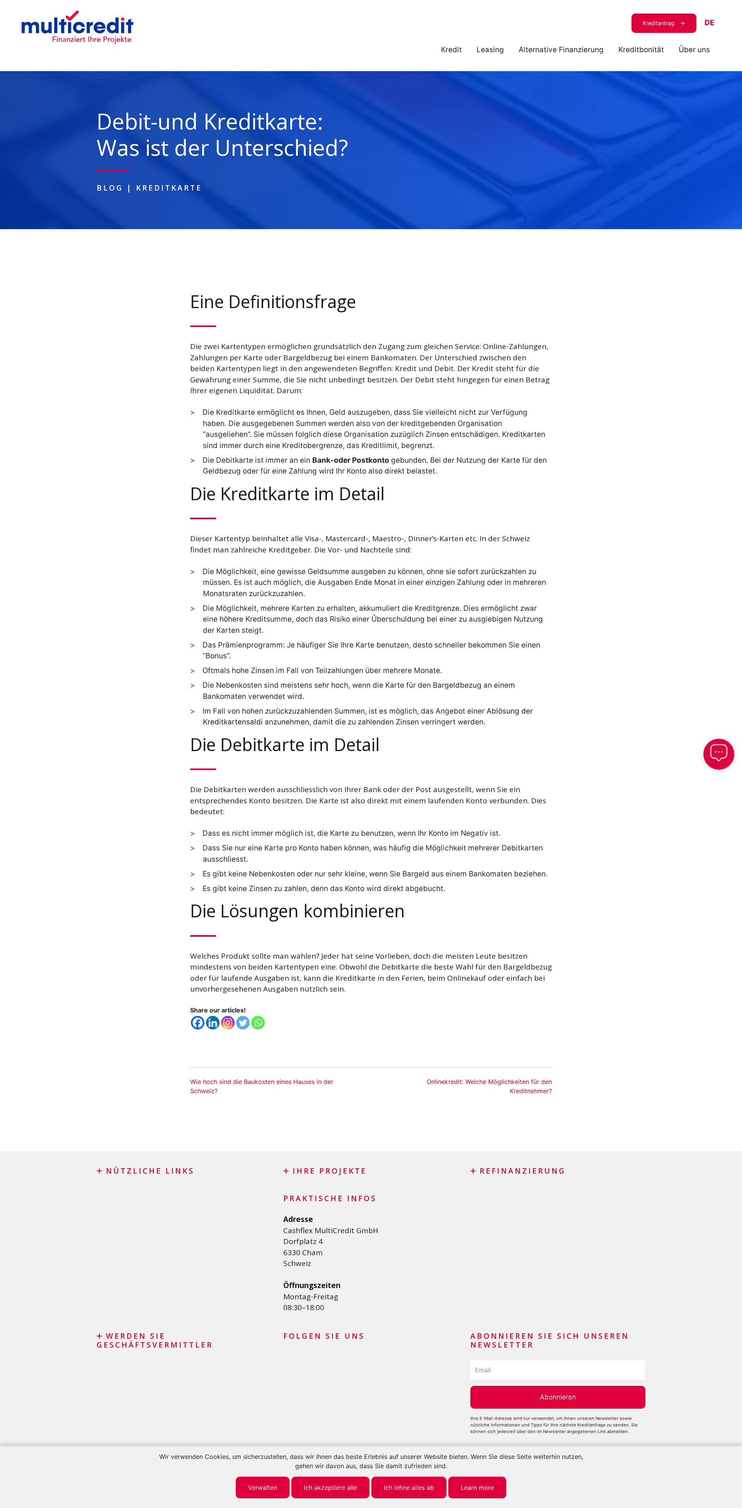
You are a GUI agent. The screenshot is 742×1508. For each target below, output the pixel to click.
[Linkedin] (213, 1022)
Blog (110, 187)
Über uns (694, 49)
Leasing (490, 49)
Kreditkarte (169, 187)
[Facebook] (197, 1022)
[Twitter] (243, 1022)
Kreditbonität (641, 49)
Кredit (451, 49)
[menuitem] (710, 23)
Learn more (477, 1487)
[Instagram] (228, 1022)
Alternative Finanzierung (561, 49)
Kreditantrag (658, 23)
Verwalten (262, 1487)
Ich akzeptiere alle (330, 1487)
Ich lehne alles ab (409, 1487)
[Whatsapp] (258, 1022)
